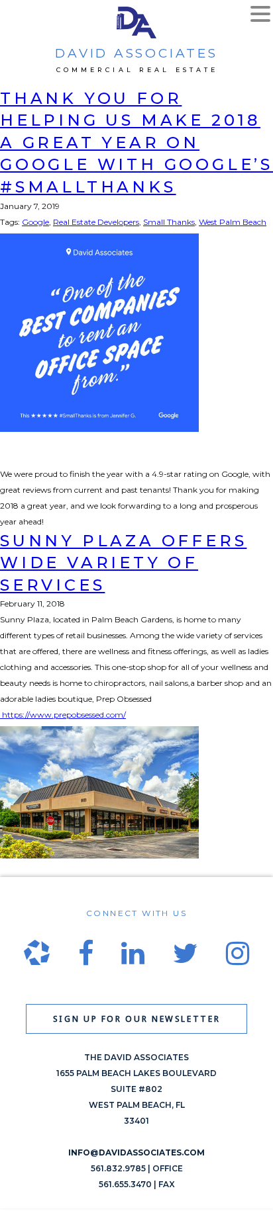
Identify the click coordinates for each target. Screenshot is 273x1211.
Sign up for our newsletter (137, 1019)
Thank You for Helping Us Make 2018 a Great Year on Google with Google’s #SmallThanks (136, 142)
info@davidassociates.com (136, 1152)
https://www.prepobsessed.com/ (63, 715)
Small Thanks (169, 222)
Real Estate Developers (96, 222)
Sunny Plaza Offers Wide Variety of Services (123, 563)
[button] (260, 15)
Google (35, 222)
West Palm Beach (232, 222)
